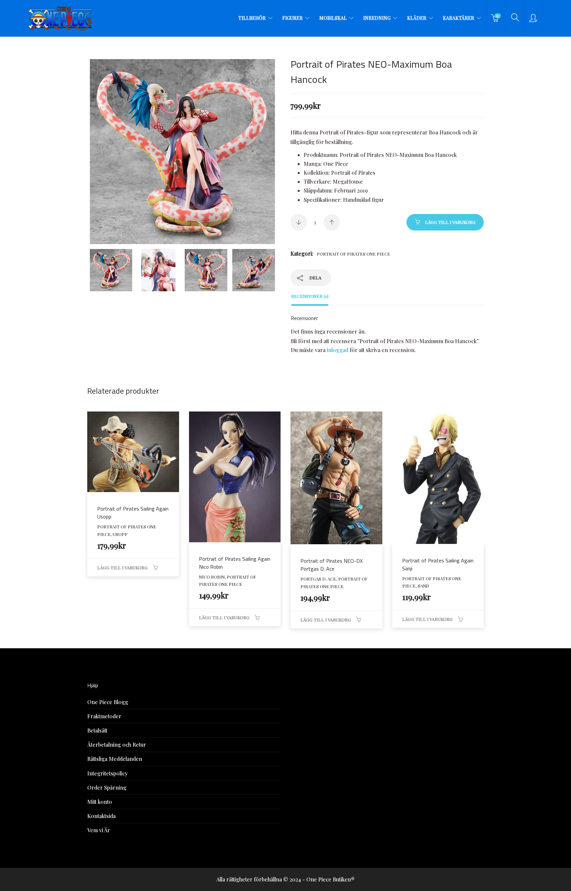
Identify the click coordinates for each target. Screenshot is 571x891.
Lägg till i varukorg (450, 222)
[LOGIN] (533, 18)
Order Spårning (107, 787)
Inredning (377, 18)
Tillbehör (252, 18)
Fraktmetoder (104, 716)
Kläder (416, 18)
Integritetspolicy (107, 773)
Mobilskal (333, 18)
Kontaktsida (101, 815)
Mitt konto (99, 801)
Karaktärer (458, 18)
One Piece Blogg (107, 701)
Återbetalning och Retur (116, 744)
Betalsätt (97, 730)
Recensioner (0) (309, 296)
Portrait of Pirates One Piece (353, 254)
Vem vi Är (98, 830)
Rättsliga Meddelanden (114, 758)
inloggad (337, 349)
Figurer (292, 18)
